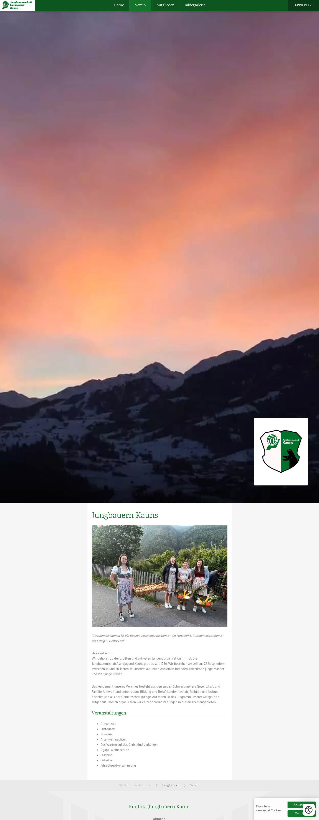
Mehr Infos (302, 813)
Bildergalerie (195, 5)
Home (119, 5)
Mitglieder (165, 5)
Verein (140, 5)
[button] (159, 576)
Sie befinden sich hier (134, 786)
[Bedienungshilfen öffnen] (309, 810)
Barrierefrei (304, 5)
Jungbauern (170, 785)
